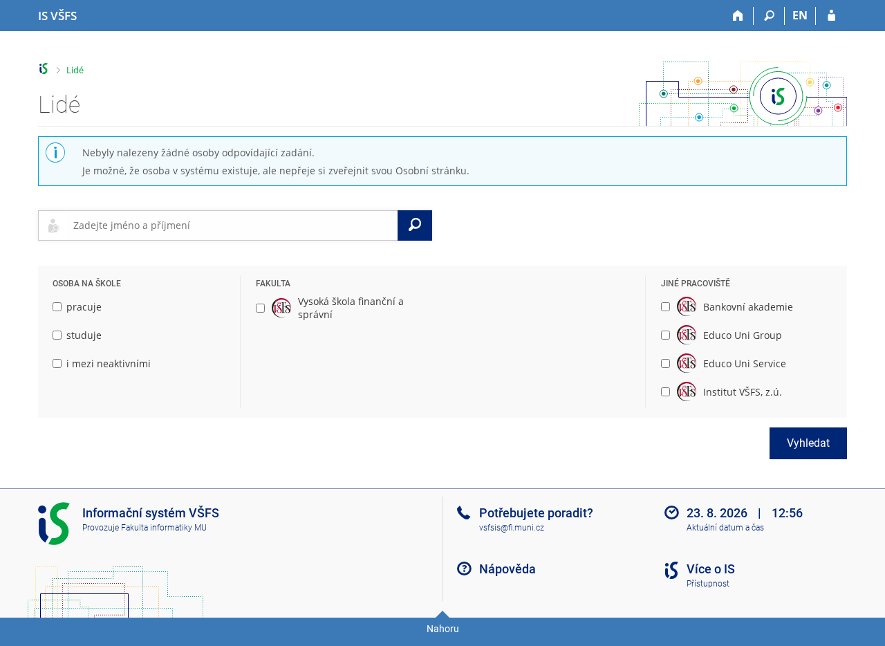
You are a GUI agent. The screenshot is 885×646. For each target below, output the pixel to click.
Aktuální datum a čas (725, 528)
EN (800, 15)
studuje (84, 335)
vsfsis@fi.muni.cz (511, 528)
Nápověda (507, 569)
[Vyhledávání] (769, 16)
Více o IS (711, 569)
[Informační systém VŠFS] (44, 69)
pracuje (84, 306)
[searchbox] (233, 225)
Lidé (75, 70)
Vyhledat (808, 443)
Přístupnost (708, 584)
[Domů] (738, 16)
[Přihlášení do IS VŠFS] (831, 16)
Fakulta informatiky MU (164, 528)
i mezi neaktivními (108, 363)
